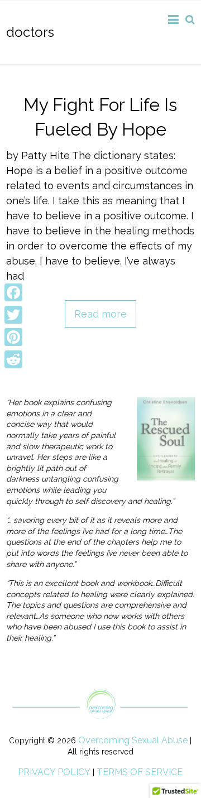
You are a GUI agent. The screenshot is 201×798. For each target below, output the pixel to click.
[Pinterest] (13, 337)
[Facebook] (13, 292)
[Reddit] (13, 359)
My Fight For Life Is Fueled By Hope (100, 117)
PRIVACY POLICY (54, 772)
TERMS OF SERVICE (140, 772)
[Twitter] (13, 315)
